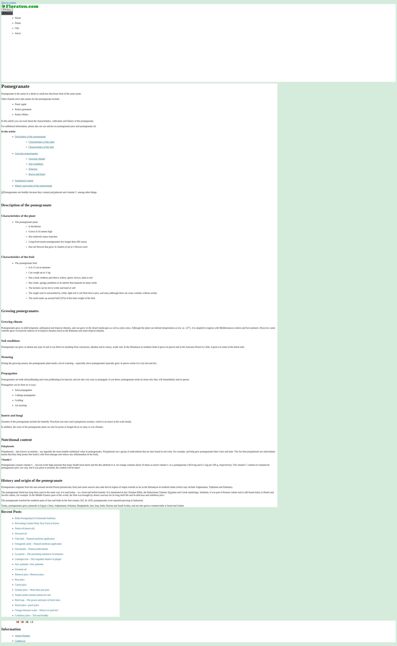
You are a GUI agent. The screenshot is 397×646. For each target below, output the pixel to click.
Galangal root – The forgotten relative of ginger (38, 559)
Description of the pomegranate (30, 136)
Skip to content (8, 2)
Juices (18, 33)
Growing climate (37, 158)
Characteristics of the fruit (41, 147)
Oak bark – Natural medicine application (35, 538)
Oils (17, 28)
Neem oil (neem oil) (24, 528)
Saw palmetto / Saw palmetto (29, 564)
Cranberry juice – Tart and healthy (31, 615)
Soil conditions (36, 164)
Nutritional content (24, 180)
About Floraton (22, 635)
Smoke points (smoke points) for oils (33, 595)
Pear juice (20, 579)
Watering (33, 169)
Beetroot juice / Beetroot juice (29, 574)
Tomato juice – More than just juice (32, 589)
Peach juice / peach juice (27, 605)
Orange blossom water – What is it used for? (36, 610)
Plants (18, 23)
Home (18, 18)
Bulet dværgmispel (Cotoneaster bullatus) (35, 518)
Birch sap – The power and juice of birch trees (37, 600)
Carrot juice (20, 584)
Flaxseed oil (21, 533)
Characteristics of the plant (41, 142)
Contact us (20, 640)
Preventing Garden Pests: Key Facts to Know (37, 523)
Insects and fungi (37, 174)
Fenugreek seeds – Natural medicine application (38, 543)
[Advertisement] (198, 60)
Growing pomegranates (26, 153)
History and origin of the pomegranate (33, 185)
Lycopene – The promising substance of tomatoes (39, 554)
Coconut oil (20, 569)
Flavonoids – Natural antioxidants (31, 549)
